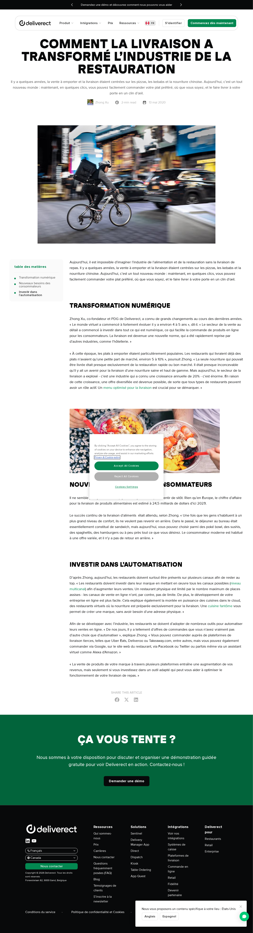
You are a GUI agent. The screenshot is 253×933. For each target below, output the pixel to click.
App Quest (138, 876)
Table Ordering (141, 870)
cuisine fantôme (220, 606)
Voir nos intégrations (176, 836)
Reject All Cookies (126, 476)
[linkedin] (27, 840)
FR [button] (152, 23)
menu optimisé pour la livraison (127, 387)
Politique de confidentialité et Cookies (97, 912)
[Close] (241, 907)
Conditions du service (40, 912)
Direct (135, 851)
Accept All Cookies (126, 465)
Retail (172, 878)
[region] (127, 466)
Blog (96, 879)
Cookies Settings (126, 487)
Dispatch (137, 857)
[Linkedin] (136, 699)
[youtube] (34, 840)
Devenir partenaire (175, 892)
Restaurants (213, 839)
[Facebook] (117, 699)
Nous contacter (103, 857)
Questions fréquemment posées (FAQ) (102, 868)
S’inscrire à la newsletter (102, 899)
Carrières (99, 851)
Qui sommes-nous (102, 836)
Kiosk (134, 863)
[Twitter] (126, 699)
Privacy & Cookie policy (107, 457)
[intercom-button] (244, 916)
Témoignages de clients (104, 888)
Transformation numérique (37, 277)
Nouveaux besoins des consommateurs (34, 285)
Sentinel (136, 833)
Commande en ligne (178, 869)
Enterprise (212, 851)
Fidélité (173, 884)
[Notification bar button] (72, 4)
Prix (96, 845)
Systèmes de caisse (176, 847)
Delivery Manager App (140, 842)
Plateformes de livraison (178, 858)
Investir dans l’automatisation (30, 293)
